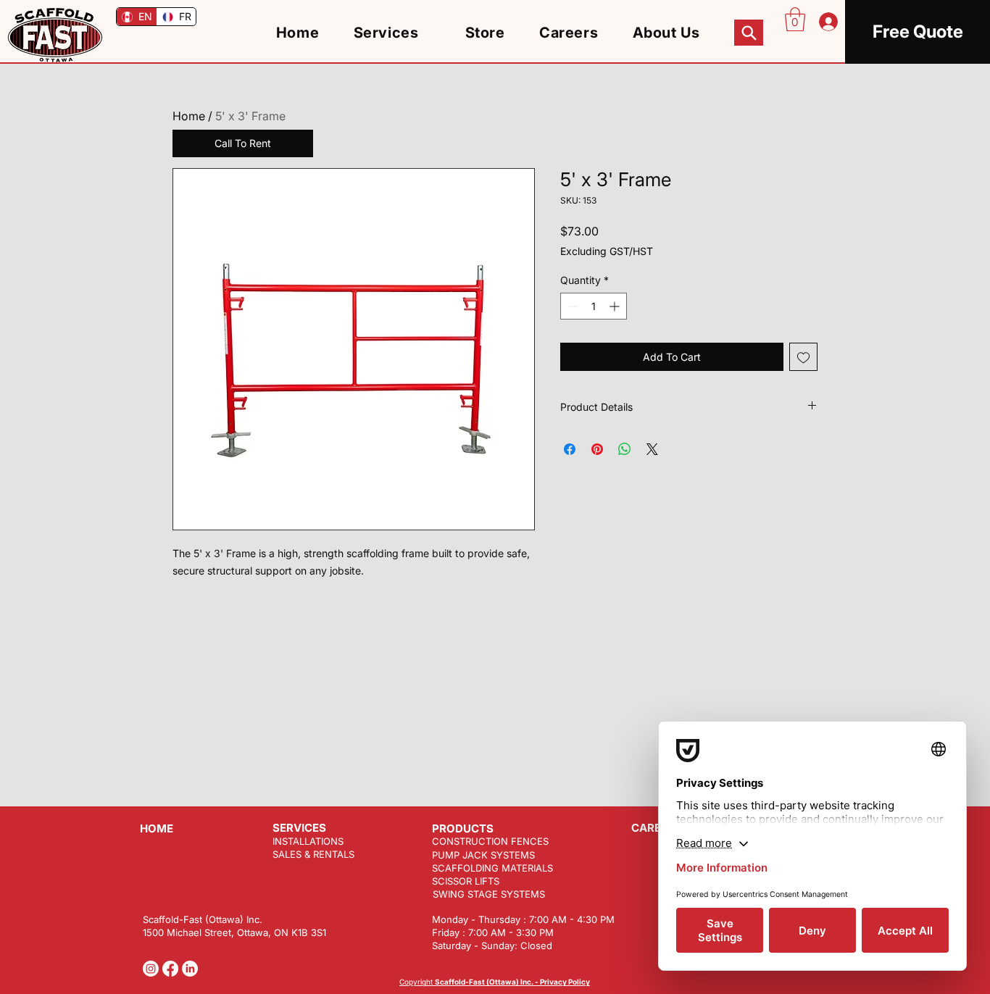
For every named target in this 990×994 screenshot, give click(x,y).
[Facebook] (170, 969)
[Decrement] (571, 306)
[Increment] (616, 306)
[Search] (748, 32)
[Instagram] (151, 969)
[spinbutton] (594, 306)
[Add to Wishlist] (803, 357)
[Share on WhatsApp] (624, 449)
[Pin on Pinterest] (597, 449)
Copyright (494, 981)
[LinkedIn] (190, 969)
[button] (795, 19)
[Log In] (827, 22)
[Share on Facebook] (569, 449)
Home (188, 116)
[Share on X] (652, 449)
